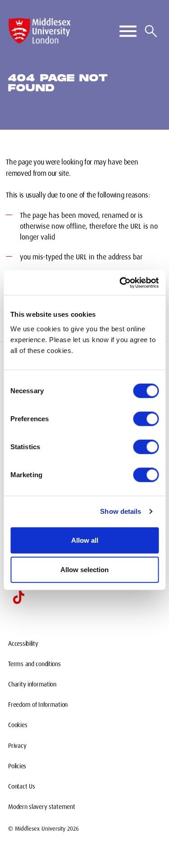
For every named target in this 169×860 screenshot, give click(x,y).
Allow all (84, 540)
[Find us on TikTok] (18, 597)
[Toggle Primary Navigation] (128, 31)
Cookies (17, 725)
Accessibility (23, 643)
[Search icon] (151, 31)
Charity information (32, 684)
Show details (120, 511)
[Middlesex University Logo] (39, 31)
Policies (17, 766)
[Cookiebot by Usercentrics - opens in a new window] (120, 282)
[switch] (146, 418)
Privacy (17, 746)
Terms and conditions (34, 664)
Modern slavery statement (41, 807)
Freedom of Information (38, 704)
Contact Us (21, 786)
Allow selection (84, 569)
